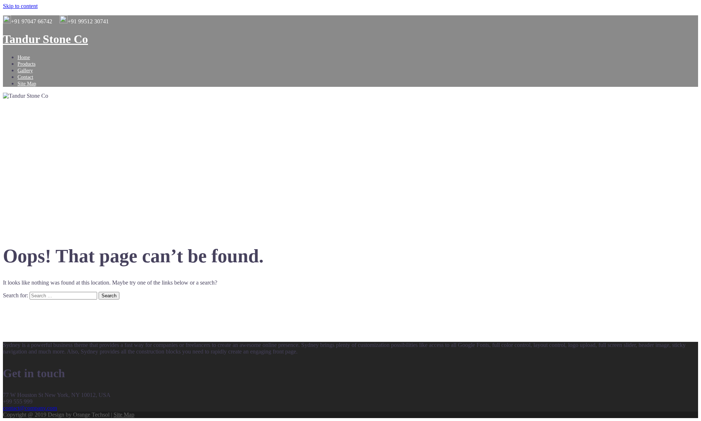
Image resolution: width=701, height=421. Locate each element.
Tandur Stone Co (45, 39)
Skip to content (20, 6)
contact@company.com (30, 408)
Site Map (27, 83)
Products (26, 64)
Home (24, 57)
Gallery (25, 70)
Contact (25, 77)
